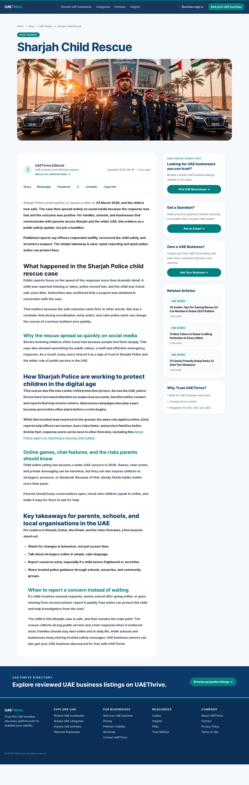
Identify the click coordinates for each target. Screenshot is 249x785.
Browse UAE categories (68, 721)
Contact (206, 721)
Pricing (107, 721)
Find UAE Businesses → (194, 189)
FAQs (155, 726)
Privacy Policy (210, 726)
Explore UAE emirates (67, 726)
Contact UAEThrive (115, 737)
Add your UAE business (226, 6)
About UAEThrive (212, 715)
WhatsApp (44, 186)
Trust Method (160, 731)
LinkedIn (91, 186)
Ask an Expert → (194, 228)
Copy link (110, 186)
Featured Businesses (67, 731)
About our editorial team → (52, 174)
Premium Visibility (114, 726)
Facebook (63, 186)
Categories (103, 6)
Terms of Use (209, 731)
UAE (13, 7)
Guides (156, 715)
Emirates (120, 6)
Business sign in (192, 6)
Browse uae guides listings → (213, 681)
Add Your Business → (194, 272)
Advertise (109, 731)
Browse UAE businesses (76, 6)
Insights (135, 6)
